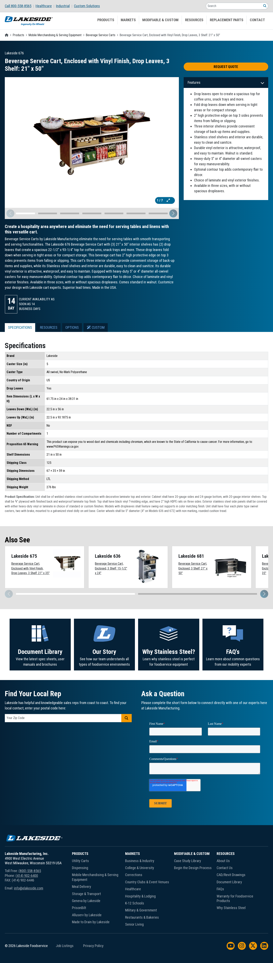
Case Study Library (187, 861)
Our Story (104, 651)
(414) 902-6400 (27, 875)
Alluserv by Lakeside (87, 915)
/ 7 (160, 200)
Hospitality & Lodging (140, 896)
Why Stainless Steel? (168, 651)
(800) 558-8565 (30, 871)
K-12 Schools (134, 903)
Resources (194, 20)
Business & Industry (139, 861)
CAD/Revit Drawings (231, 875)
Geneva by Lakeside (86, 901)
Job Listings (65, 946)
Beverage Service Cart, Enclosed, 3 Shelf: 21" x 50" (192, 568)
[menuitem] (20, 6)
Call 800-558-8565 (18, 6)
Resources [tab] (48, 327)
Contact (257, 20)
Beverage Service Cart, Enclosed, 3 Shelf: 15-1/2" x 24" (111, 568)
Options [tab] (72, 327)
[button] (173, 213)
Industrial (63, 6)
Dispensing (80, 868)
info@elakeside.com (28, 888)
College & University (139, 868)
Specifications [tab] (20, 327)
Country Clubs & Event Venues (147, 882)
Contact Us (225, 868)
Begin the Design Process (193, 868)
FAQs (220, 889)
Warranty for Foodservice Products (235, 898)
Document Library (40, 651)
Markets (128, 20)
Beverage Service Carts (100, 35)
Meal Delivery (81, 886)
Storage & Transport (86, 894)
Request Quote (226, 67)
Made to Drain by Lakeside (91, 922)
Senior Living (134, 924)
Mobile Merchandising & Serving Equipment (55, 35)
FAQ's (233, 651)
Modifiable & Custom (160, 20)
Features (194, 82)
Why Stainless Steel (231, 908)
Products (105, 20)
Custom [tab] (98, 327)
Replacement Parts (226, 20)
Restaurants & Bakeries (142, 917)
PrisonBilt (79, 908)
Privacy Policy (93, 946)
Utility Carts (80, 861)
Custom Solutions (87, 6)
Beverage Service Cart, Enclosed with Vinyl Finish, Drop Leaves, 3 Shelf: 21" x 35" (30, 568)
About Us (223, 861)
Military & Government (141, 910)
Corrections (133, 875)
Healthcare (44, 6)
